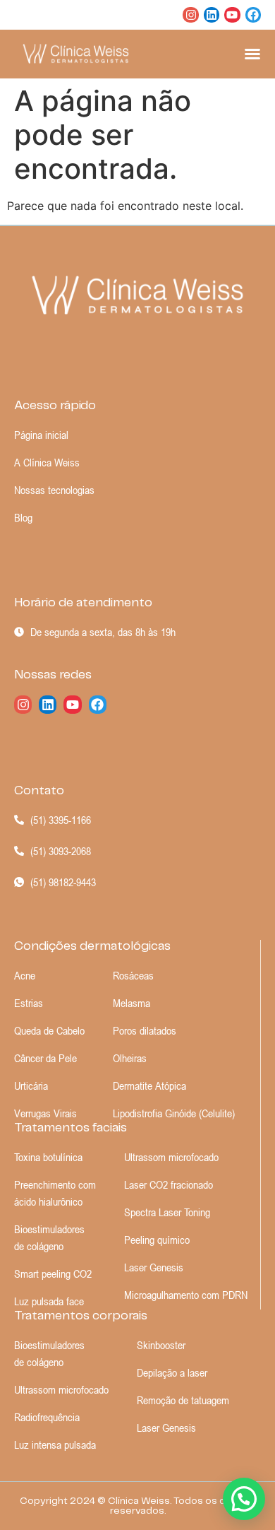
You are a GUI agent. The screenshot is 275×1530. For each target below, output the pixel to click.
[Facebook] (253, 15)
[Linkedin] (211, 15)
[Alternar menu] (252, 53)
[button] (244, 1499)
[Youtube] (232, 15)
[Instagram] (190, 15)
